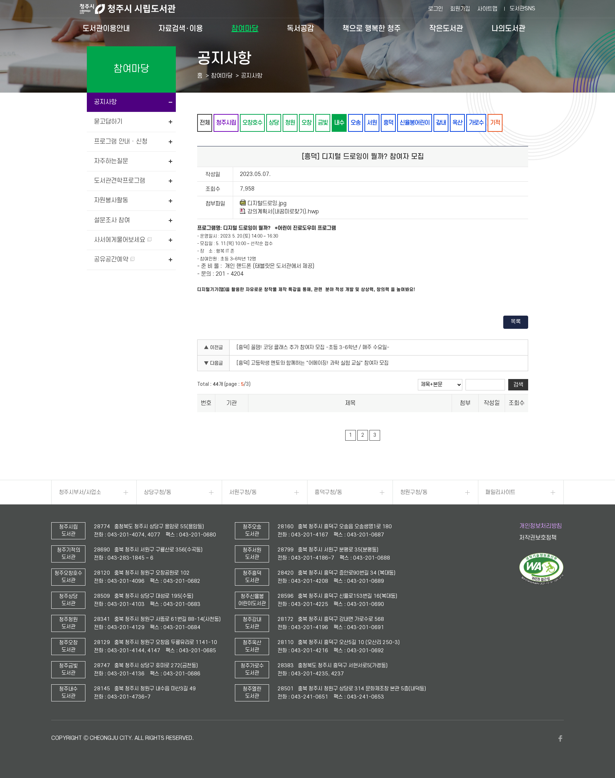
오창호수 (252, 122)
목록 (516, 321)
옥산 (457, 122)
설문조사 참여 (112, 220)
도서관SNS (522, 8)
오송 (356, 122)
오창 (306, 122)
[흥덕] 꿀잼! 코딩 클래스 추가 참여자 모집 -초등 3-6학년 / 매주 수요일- (313, 347)
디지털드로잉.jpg (267, 203)
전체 (205, 122)
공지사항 (105, 102)
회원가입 (460, 9)
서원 (372, 122)
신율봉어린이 (415, 122)
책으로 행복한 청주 (371, 28)
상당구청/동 (157, 492)
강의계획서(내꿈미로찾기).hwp (283, 211)
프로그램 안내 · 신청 (120, 141)
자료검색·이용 (180, 28)
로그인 (435, 9)
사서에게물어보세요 (120, 240)
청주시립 (226, 122)
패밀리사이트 (500, 492)
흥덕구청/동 (328, 492)
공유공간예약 (112, 259)
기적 (495, 122)
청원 (290, 122)
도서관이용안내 (106, 28)
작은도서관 (446, 28)
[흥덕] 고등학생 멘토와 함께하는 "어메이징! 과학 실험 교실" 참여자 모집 (313, 363)
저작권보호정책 (538, 538)
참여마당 (244, 28)
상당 (274, 122)
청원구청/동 (413, 492)
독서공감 (300, 28)
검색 (518, 385)
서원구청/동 (243, 492)
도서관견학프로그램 (119, 180)
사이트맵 (487, 9)
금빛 (323, 122)
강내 (441, 122)
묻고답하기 (108, 121)
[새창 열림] (541, 583)
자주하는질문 (111, 161)
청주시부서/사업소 (80, 492)
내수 (339, 122)
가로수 (476, 122)
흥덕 (388, 122)
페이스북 (560, 738)
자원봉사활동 (111, 200)
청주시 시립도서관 (133, 9)
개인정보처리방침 (540, 526)
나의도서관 (508, 28)
